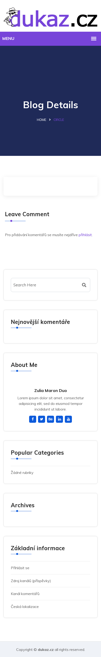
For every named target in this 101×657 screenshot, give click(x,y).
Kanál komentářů (25, 593)
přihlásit (85, 234)
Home (41, 120)
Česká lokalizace (25, 606)
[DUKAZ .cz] (50, 15)
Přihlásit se (20, 567)
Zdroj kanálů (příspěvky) (31, 580)
